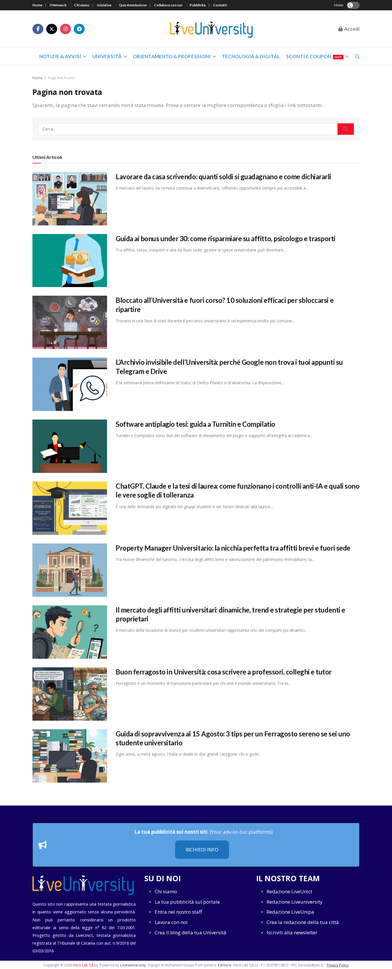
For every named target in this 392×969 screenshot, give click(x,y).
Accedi (351, 29)
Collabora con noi (168, 5)
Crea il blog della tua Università (190, 932)
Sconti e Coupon (314, 56)
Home (37, 5)
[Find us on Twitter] (51, 29)
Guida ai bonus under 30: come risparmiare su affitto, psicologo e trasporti (225, 238)
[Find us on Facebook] (37, 29)
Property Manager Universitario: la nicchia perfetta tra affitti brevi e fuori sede (233, 548)
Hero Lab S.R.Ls (85, 965)
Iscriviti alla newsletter (292, 932)
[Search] (357, 56)
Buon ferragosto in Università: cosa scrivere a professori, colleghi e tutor (224, 672)
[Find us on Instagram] (65, 29)
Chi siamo (82, 5)
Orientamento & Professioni (172, 56)
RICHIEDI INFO (202, 849)
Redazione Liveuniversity (295, 901)
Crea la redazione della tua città (303, 922)
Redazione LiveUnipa (290, 911)
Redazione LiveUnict (289, 891)
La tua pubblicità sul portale (187, 901)
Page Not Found (61, 77)
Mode (338, 5)
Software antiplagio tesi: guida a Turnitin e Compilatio (195, 424)
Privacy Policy (338, 965)
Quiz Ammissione (133, 5)
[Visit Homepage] (211, 29)
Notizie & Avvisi (60, 56)
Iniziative (104, 5)
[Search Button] (345, 129)
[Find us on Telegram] (79, 29)
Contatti (220, 5)
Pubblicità (197, 5)
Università (107, 56)
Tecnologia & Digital (251, 56)
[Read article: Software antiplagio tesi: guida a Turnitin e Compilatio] (69, 446)
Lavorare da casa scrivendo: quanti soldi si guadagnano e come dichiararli (223, 176)
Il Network (58, 5)
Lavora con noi (171, 922)
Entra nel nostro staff (178, 911)
